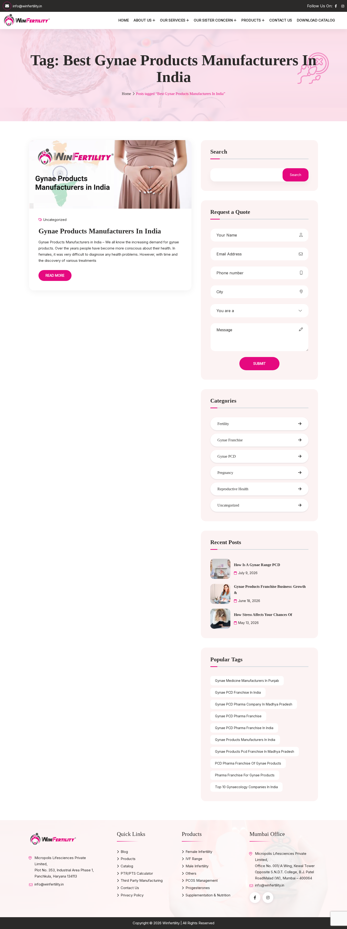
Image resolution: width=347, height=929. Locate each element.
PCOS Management (202, 880)
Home (123, 20)
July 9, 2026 (248, 573)
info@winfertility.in (27, 6)
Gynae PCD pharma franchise (238, 716)
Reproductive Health (232, 489)
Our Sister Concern (213, 20)
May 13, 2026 (248, 623)
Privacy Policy (132, 895)
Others (191, 873)
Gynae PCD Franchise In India (238, 692)
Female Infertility (199, 851)
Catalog (127, 866)
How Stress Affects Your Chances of (263, 615)
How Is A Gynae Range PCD (257, 565)
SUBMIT (259, 363)
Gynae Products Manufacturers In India (99, 231)
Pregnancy (225, 473)
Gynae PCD (226, 456)
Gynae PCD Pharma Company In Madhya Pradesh (253, 704)
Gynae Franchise (230, 440)
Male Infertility (197, 866)
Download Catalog (316, 20)
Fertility (223, 424)
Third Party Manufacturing (142, 880)
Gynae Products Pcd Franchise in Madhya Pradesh (254, 751)
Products (251, 20)
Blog (124, 851)
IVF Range (194, 858)
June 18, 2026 (249, 601)
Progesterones (198, 888)
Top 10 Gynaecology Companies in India (246, 787)
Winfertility (171, 923)
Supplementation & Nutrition (208, 895)
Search (218, 152)
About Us (143, 20)
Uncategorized (55, 220)
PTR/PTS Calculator (137, 873)
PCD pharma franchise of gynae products (248, 763)
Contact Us (280, 20)
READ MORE (55, 275)
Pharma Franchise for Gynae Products (245, 775)
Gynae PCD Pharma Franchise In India (244, 728)
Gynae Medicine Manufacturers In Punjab (247, 681)
